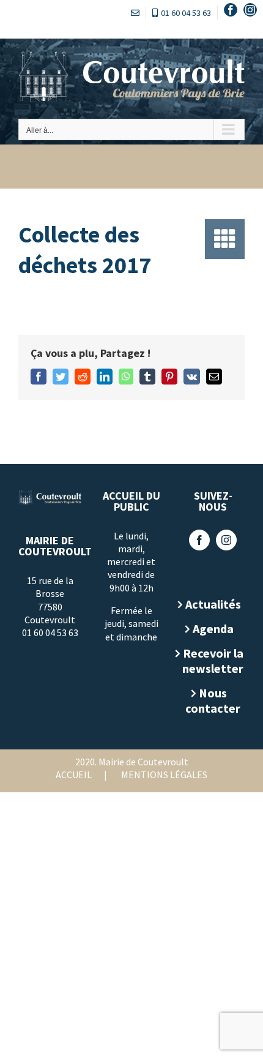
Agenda (213, 628)
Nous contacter (212, 700)
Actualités (213, 604)
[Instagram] (226, 540)
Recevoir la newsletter (212, 660)
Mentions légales (164, 774)
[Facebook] (199, 540)
